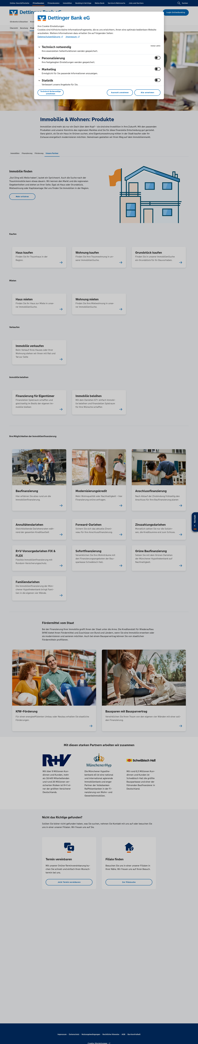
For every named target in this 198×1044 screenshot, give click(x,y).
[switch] (157, 57)
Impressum (71, 36)
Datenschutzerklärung (49, 36)
